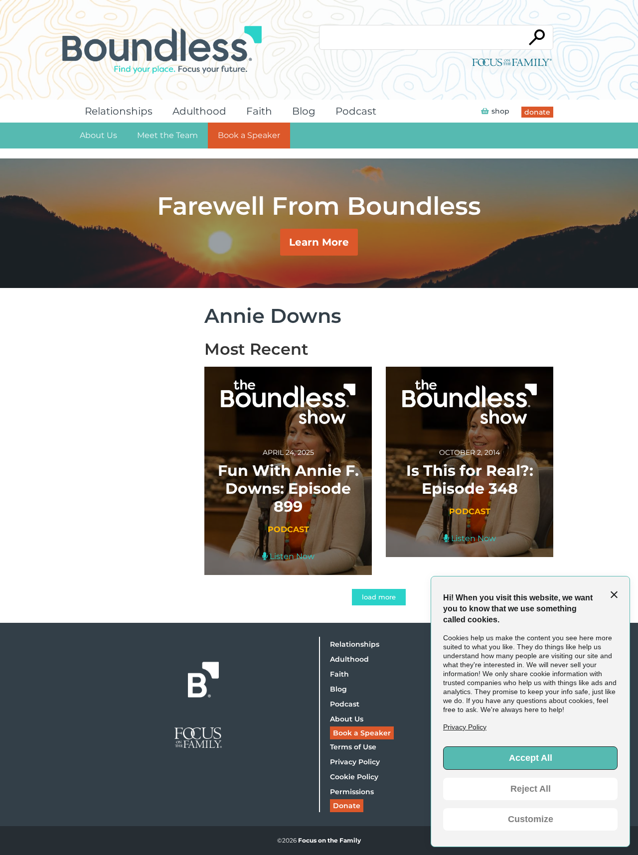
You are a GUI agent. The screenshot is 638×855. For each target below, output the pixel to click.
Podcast (355, 111)
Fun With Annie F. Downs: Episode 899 (288, 488)
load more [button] (379, 597)
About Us (98, 135)
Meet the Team (167, 135)
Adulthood (199, 111)
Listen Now (291, 556)
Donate (346, 805)
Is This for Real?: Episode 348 (469, 479)
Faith (259, 111)
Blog (304, 111)
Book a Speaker (249, 135)
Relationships (119, 111)
